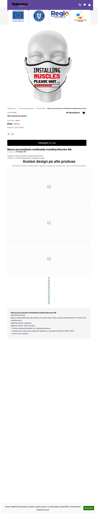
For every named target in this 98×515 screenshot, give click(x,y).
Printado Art (21, 152)
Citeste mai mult (42, 510)
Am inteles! (89, 508)
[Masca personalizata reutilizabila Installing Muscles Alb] (8, 134)
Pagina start (12, 108)
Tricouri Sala (40, 108)
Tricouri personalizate (26, 108)
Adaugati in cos (47, 142)
